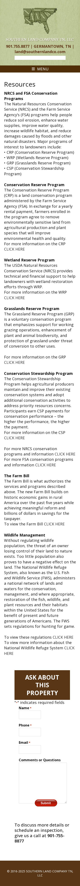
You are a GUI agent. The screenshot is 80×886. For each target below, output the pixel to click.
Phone (25, 725)
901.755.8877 (17, 46)
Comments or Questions (40, 760)
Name (25, 708)
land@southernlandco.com (40, 51)
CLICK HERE (14, 249)
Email (24, 742)
